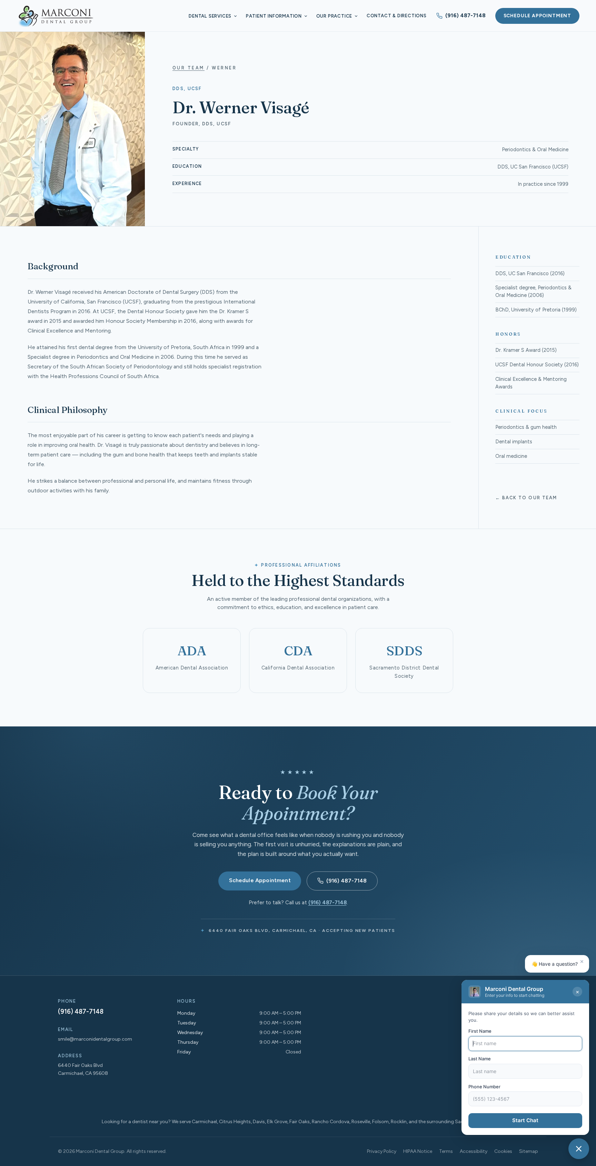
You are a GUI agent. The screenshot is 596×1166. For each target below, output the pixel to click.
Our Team (188, 67)
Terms (446, 1151)
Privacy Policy (381, 1151)
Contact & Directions (397, 15)
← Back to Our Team (526, 497)
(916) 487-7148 (465, 15)
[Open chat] (578, 1148)
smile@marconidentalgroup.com (95, 1039)
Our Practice (334, 16)
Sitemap (528, 1151)
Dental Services (210, 16)
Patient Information (274, 16)
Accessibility (473, 1151)
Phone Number (484, 1086)
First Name (479, 1031)
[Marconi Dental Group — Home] (55, 16)
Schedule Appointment (537, 15)
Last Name (479, 1059)
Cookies (503, 1151)
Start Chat (525, 1120)
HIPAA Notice (417, 1151)
